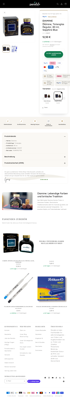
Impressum (21, 396)
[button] (4, 4)
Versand (52, 44)
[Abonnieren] (24, 381)
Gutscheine (38, 350)
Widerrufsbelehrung (48, 396)
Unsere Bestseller (40, 330)
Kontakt (7, 330)
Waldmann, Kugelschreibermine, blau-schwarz (18, 306)
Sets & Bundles (40, 342)
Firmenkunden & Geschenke (10, 350)
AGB (27, 396)
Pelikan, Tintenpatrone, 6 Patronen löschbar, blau (51, 306)
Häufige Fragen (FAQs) (9, 343)
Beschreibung (9, 157)
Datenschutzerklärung (35, 396)
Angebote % (39, 338)
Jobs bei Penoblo (10, 338)
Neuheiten (38, 334)
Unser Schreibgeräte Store (26, 342)
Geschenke (38, 346)
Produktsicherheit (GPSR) (14, 163)
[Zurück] (43, 98)
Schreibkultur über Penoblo (25, 354)
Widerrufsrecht (9, 363)
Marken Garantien (10, 367)
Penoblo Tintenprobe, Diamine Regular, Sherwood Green (51, 242)
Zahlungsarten (9, 359)
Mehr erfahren (52, 16)
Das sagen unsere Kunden (25, 348)
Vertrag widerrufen (10, 371)
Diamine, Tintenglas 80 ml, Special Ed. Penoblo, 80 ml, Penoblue (18, 261)
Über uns (22, 330)
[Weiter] (64, 98)
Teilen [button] (46, 107)
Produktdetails (10, 136)
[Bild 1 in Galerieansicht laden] (6, 48)
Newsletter (8, 334)
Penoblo (14, 396)
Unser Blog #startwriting (24, 335)
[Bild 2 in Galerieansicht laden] (14, 48)
